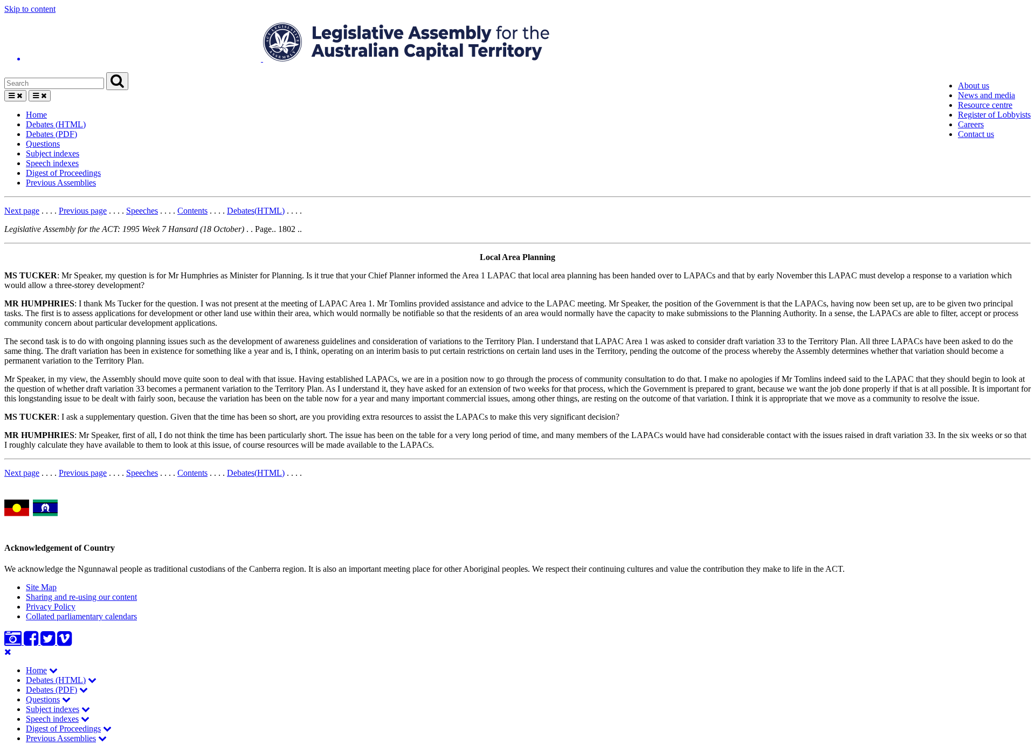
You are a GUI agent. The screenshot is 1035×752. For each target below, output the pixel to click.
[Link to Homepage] (517, 43)
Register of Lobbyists (994, 114)
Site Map (41, 587)
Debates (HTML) (56, 124)
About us (973, 85)
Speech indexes (52, 163)
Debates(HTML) (256, 210)
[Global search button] (117, 81)
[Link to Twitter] (48, 641)
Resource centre (985, 105)
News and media (986, 95)
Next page (21, 210)
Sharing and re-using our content (81, 596)
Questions (43, 143)
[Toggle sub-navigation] (53, 670)
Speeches (142, 210)
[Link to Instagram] (14, 641)
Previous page (83, 210)
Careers (971, 124)
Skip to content (30, 8)
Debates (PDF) (51, 134)
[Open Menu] (15, 95)
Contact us (976, 134)
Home (36, 114)
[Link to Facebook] (32, 641)
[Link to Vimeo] (64, 641)
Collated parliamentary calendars (81, 616)
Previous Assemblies (61, 182)
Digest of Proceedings (63, 172)
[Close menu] (7, 652)
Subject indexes (52, 153)
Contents (192, 210)
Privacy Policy (50, 606)
